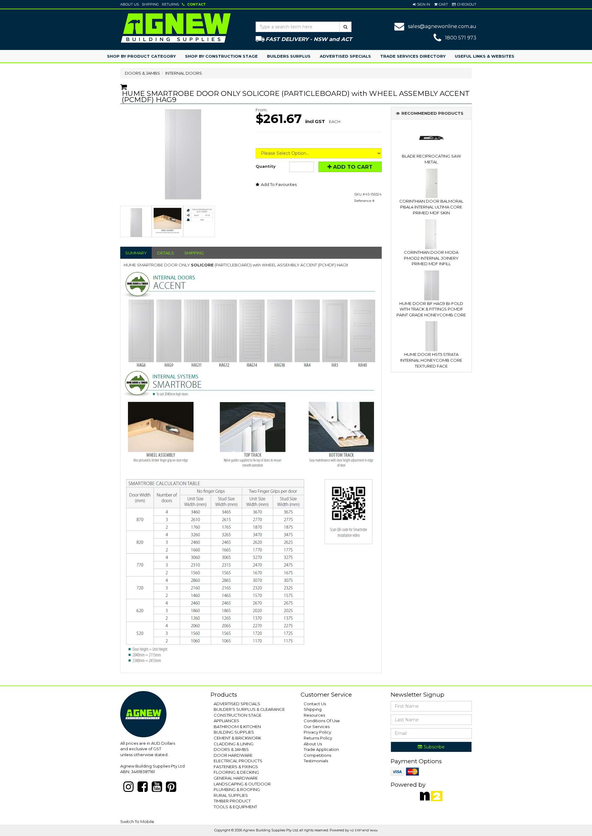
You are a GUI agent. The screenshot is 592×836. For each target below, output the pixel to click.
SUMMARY (136, 252)
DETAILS (165, 252)
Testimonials (316, 760)
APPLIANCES (226, 720)
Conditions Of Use (322, 720)
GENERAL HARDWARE (236, 778)
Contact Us (315, 703)
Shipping (150, 4)
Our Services (317, 726)
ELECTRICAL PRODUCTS (238, 760)
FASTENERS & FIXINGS (236, 766)
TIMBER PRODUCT (232, 800)
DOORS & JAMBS (142, 73)
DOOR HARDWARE (233, 755)
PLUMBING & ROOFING (237, 789)
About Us (129, 4)
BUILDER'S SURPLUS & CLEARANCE (249, 709)
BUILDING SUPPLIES (234, 732)
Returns (170, 4)
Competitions (317, 755)
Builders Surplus (288, 56)
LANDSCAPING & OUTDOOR (242, 783)
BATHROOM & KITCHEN (237, 726)
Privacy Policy (317, 732)
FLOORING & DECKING (236, 772)
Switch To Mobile (137, 821)
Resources (314, 715)
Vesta (374, 830)
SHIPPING (194, 252)
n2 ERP (355, 830)
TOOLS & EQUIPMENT (235, 806)
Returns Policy (318, 737)
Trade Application (321, 749)
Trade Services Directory (413, 56)
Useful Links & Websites (484, 56)
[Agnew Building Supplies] (175, 27)
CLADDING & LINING (233, 743)
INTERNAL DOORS (183, 73)
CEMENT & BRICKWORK (237, 737)
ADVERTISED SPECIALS (237, 703)
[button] (421, 4)
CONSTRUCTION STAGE (237, 715)
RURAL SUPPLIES (231, 795)
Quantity (266, 166)
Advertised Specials (345, 56)
